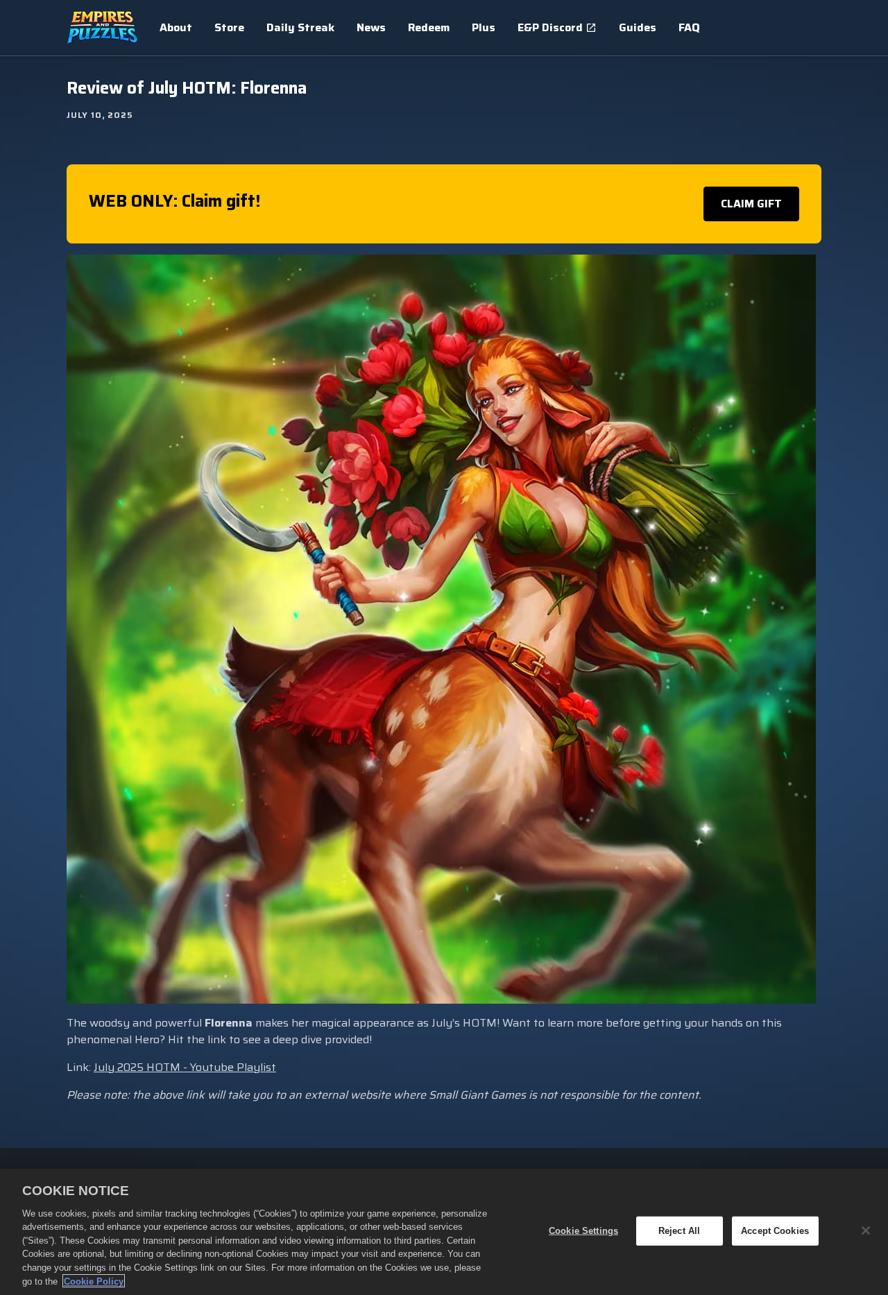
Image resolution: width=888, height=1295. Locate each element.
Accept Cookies (775, 1231)
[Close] (866, 1230)
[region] (444, 1232)
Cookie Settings (583, 1231)
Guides (637, 27)
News (371, 27)
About (176, 27)
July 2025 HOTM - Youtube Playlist (185, 1067)
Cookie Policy (93, 1281)
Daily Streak (300, 27)
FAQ (688, 27)
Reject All (679, 1231)
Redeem (429, 27)
